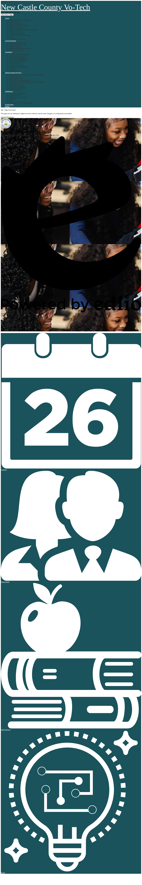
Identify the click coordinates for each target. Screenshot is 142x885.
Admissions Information (17, 93)
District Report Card (11, 330)
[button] (7, 18)
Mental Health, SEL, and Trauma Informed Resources (27, 74)
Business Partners (15, 46)
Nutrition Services (15, 76)
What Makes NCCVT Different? (20, 20)
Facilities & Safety (15, 31)
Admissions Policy (15, 95)
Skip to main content (7, 2)
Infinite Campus (14, 71)
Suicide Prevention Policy (13, 321)
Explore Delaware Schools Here (19, 35)
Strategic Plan (13, 22)
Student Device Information (18, 67)
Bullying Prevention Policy (14, 323)
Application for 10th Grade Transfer (21, 103)
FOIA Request (10, 327)
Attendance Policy (15, 63)
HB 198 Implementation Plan (18, 59)
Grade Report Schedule (17, 65)
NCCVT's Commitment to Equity (20, 80)
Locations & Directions (16, 33)
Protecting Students (11, 325)
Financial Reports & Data (17, 39)
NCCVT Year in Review (17, 24)
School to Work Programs (17, 44)
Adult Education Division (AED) (20, 48)
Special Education (15, 84)
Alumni (11, 37)
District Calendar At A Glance (19, 26)
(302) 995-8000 (39, 135)
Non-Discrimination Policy (14, 328)
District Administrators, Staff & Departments (23, 29)
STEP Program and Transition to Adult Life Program (26, 82)
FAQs (11, 101)
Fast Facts (12, 99)
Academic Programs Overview (19, 54)
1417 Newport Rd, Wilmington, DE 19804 (15, 135)
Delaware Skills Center (16, 50)
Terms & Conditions (11, 319)
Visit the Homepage (7, 117)
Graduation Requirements (17, 58)
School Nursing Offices (17, 86)
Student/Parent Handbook (17, 61)
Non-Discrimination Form (17, 97)
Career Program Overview (18, 43)
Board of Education (15, 28)
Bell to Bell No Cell (15, 89)
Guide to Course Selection (17, 56)
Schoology (12, 69)
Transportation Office (16, 78)
